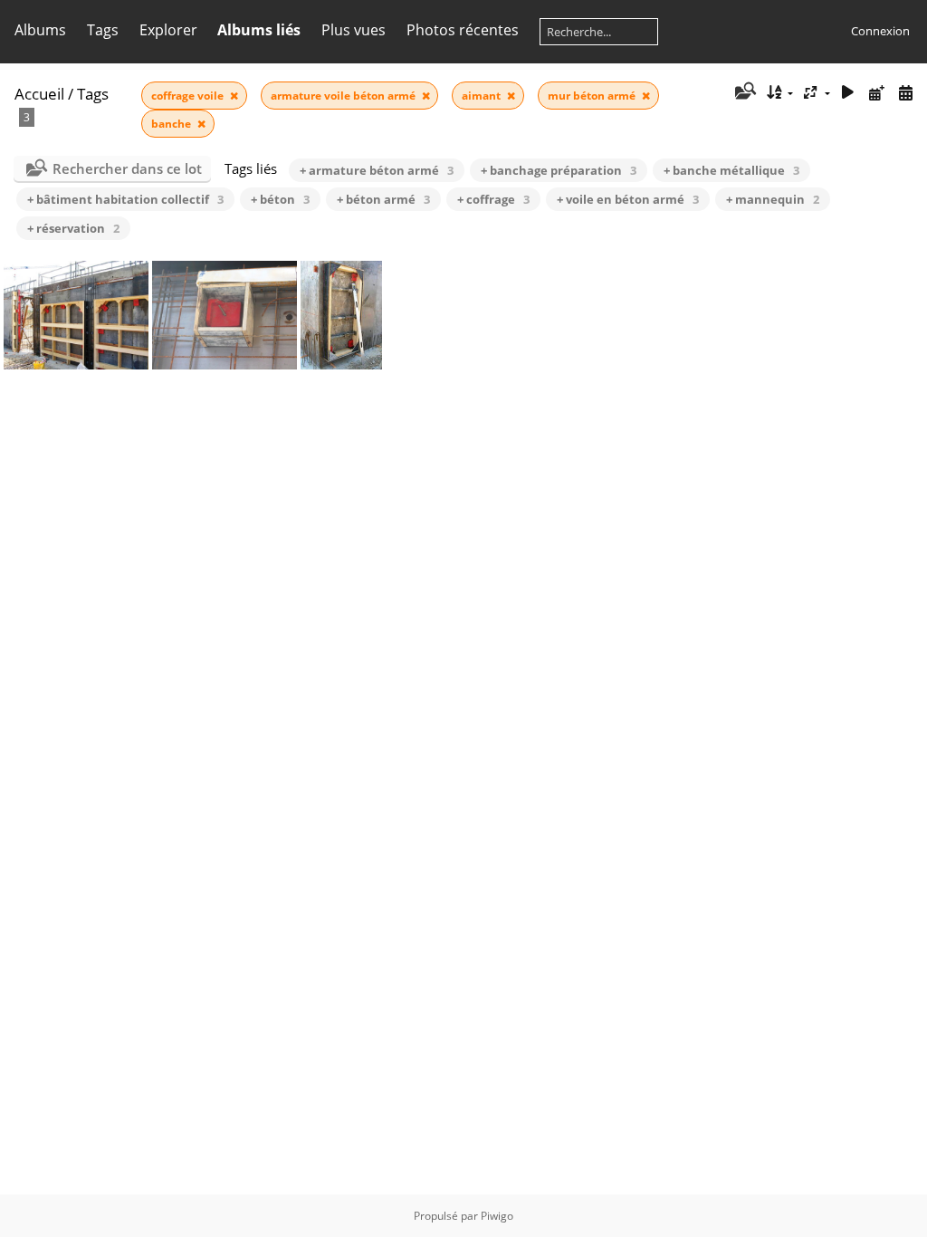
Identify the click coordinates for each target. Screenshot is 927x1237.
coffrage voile (188, 95)
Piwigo (497, 1215)
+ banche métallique (731, 170)
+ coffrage (493, 199)
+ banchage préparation (558, 170)
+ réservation (73, 228)
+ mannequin (772, 199)
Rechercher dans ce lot (127, 168)
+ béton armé (383, 199)
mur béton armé (593, 95)
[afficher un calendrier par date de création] (905, 93)
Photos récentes (462, 30)
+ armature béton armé (377, 170)
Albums (40, 30)
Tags (93, 93)
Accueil (39, 93)
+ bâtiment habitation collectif (125, 199)
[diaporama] (848, 93)
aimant (482, 95)
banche (172, 123)
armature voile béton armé (344, 95)
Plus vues (353, 30)
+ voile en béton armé (628, 199)
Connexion (880, 31)
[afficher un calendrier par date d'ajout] (876, 93)
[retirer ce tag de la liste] (234, 95)
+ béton (280, 199)
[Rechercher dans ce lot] (743, 92)
